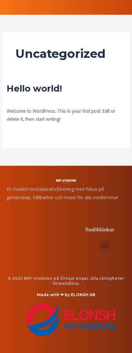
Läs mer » (17, 133)
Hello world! (34, 88)
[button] (104, 245)
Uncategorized (53, 99)
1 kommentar (21, 99)
